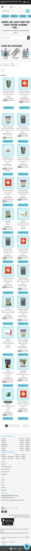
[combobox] (13, 11)
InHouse (23, 221)
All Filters (5, 65)
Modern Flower (8, 249)
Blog (2, 482)
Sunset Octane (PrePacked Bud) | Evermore (8, 281)
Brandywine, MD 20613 (17, 500)
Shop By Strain (5, 472)
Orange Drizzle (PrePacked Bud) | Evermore (23, 252)
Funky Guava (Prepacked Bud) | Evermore (8, 193)
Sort (12, 63)
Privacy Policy (4, 542)
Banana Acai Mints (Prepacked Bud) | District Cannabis (23, 343)
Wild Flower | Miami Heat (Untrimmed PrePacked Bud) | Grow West (8, 312)
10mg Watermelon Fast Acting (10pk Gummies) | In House (23, 224)
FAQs (2, 485)
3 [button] (12, 425)
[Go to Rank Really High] (15, 548)
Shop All (3, 464)
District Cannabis (8, 126)
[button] (15, 2)
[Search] (28, 11)
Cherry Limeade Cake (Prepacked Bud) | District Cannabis (23, 193)
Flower (6, 58)
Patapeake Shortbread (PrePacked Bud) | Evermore (9, 94)
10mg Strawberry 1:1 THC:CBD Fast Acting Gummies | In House (8, 343)
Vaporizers (25, 58)
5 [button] (18, 425)
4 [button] (15, 425)
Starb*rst (8, 223)
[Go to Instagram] (2, 511)
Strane (8, 371)
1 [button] (6, 425)
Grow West (8, 221)
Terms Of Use (12, 542)
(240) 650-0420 (5, 495)
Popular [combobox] (13, 65)
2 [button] (9, 425)
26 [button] (24, 425)
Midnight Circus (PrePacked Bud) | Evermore (23, 312)
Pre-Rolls (15, 58)
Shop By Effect (5, 469)
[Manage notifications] (3, 544)
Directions (4, 474)
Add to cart (9, 107)
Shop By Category (6, 466)
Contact (3, 487)
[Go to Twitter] (5, 511)
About (3, 480)
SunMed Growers (8, 157)
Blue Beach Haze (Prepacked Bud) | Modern (8, 252)
